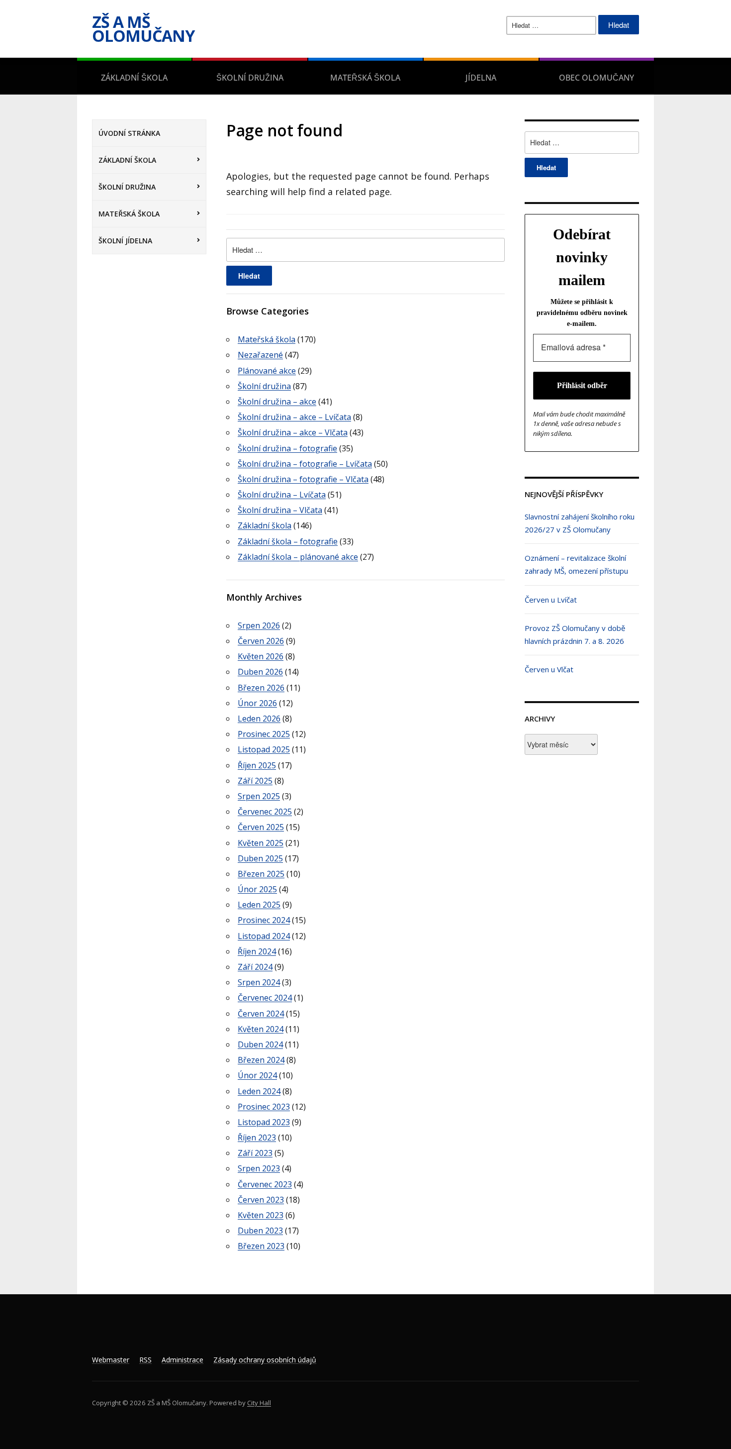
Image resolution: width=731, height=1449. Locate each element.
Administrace (182, 1359)
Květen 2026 (260, 656)
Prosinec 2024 (264, 920)
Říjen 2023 (257, 1137)
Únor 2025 (257, 889)
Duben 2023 (260, 1230)
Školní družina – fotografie (287, 448)
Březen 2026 (261, 687)
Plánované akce (267, 370)
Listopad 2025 (264, 749)
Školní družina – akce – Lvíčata (294, 417)
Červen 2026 (261, 640)
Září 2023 (255, 1152)
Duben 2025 (260, 858)
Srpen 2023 (259, 1168)
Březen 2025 (261, 873)
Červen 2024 (261, 1013)
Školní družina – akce (277, 401)
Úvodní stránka (129, 133)
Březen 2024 (261, 1059)
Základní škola (134, 77)
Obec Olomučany (596, 77)
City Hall (259, 1402)
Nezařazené (260, 354)
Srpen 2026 (259, 625)
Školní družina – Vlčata (280, 510)
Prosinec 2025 (264, 733)
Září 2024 (255, 966)
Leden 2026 (259, 718)
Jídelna (480, 77)
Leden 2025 (259, 904)
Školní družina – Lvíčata (282, 494)
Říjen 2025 (257, 765)
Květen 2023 (260, 1215)
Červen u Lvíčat (551, 600)
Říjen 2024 (257, 951)
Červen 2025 (261, 827)
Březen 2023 (261, 1246)
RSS (145, 1359)
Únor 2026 (257, 703)
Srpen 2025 (259, 796)
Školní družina (249, 77)
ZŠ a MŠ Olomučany (143, 28)
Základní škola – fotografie (288, 541)
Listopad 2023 (264, 1122)
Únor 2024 (257, 1075)
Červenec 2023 (265, 1184)
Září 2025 (255, 780)
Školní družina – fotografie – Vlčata (303, 479)
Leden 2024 (259, 1091)
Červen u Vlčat (549, 669)
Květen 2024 (260, 1029)
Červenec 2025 (265, 811)
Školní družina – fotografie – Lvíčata (305, 463)
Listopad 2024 (264, 936)
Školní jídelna (125, 240)
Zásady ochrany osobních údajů (264, 1359)
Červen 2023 (261, 1199)
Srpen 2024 (259, 982)
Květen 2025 (260, 842)
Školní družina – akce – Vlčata (293, 432)
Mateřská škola (365, 77)
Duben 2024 (260, 1044)
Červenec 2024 (265, 997)
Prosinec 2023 (264, 1106)
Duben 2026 (260, 671)
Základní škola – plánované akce (298, 556)
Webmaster (110, 1359)
